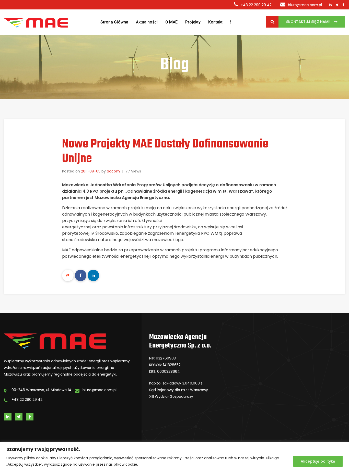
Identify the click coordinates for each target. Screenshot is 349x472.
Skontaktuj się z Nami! (308, 21)
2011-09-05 (90, 171)
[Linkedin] (93, 275)
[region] (174, 457)
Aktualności (147, 22)
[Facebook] (80, 275)
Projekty (193, 22)
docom (113, 171)
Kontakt (215, 22)
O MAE (171, 22)
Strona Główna (114, 22)
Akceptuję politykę (318, 461)
